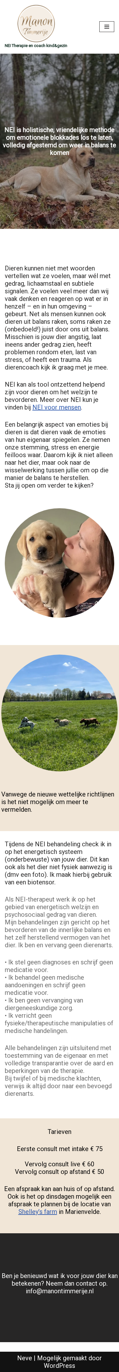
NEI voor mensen (56, 407)
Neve (24, 1358)
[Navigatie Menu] (106, 26)
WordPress (59, 1365)
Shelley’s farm (37, 1211)
